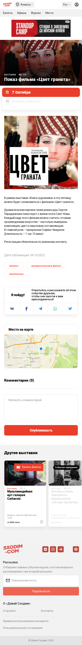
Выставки (10, 75)
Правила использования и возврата (25, 621)
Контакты (47, 610)
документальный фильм (46, 265)
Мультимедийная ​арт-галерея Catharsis (20, 495)
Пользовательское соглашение (23, 627)
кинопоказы (16, 274)
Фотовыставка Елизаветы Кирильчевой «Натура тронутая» (65, 496)
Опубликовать (41, 430)
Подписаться (41, 591)
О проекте (9, 610)
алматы (13, 265)
